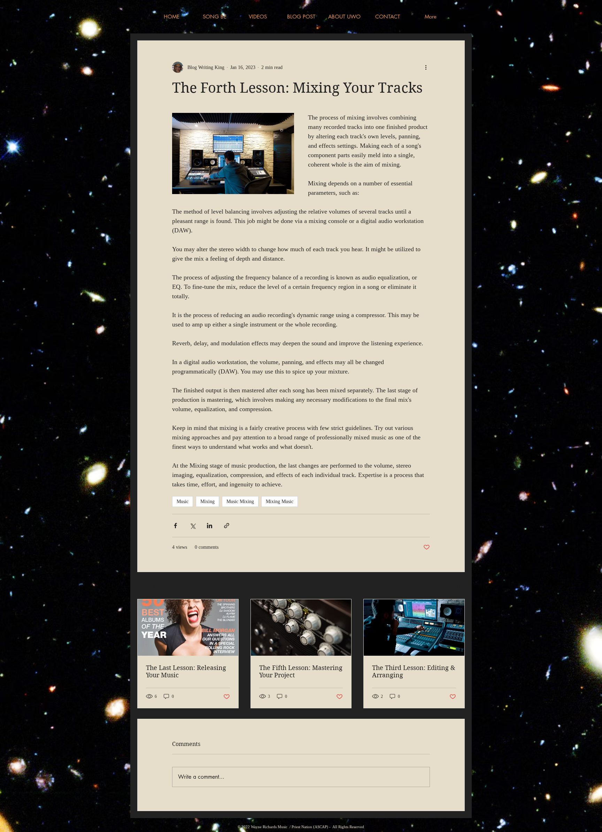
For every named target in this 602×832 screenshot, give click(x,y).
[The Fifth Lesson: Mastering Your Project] (301, 627)
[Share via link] (226, 525)
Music (182, 501)
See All (457, 586)
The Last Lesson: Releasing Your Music (186, 671)
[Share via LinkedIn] (209, 525)
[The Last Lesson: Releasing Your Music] (188, 627)
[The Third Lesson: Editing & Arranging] (414, 627)
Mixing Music (279, 501)
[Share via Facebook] (175, 525)
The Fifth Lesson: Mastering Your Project (300, 671)
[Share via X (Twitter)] (192, 525)
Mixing (207, 501)
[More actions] (426, 67)
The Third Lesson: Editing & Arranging (413, 671)
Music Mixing (240, 501)
